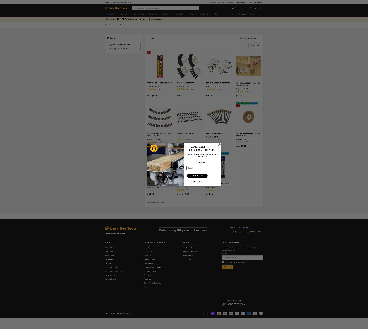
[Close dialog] (219, 145)
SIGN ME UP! (197, 176)
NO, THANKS (197, 181)
